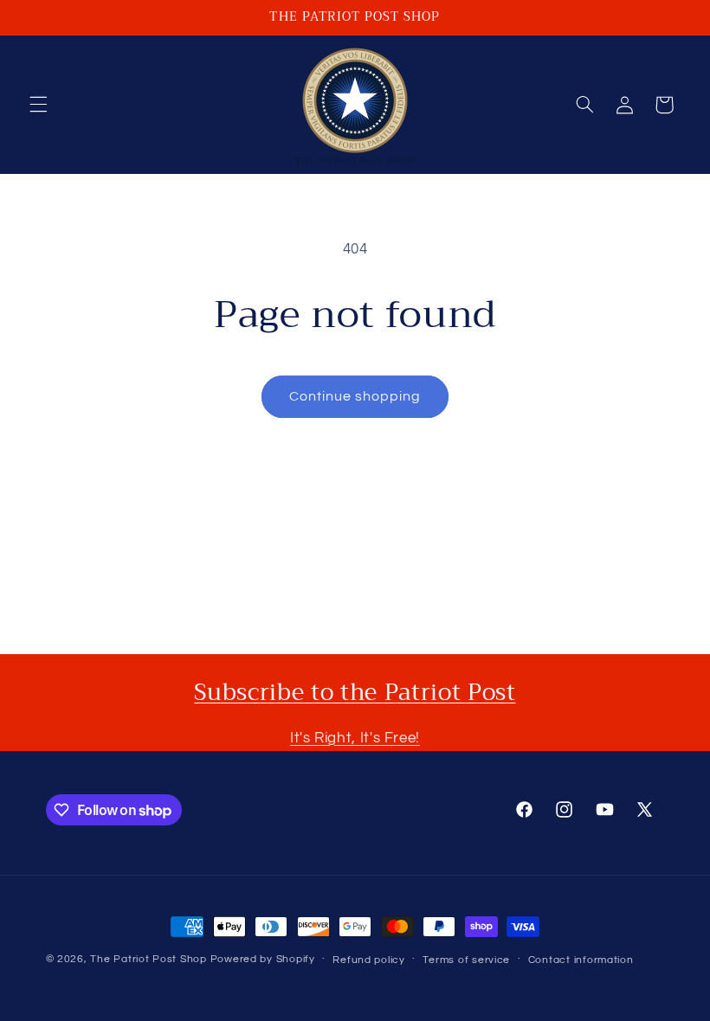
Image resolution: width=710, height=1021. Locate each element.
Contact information (581, 960)
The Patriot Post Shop (148, 959)
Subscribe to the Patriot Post (354, 692)
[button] (38, 105)
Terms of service (466, 960)
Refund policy (368, 960)
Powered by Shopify (262, 959)
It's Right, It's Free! (355, 738)
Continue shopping (355, 396)
